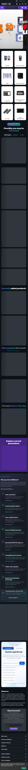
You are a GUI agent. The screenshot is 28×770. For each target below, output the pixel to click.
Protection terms (9, 500)
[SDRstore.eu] (6, 4)
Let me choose (4, 768)
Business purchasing (10, 586)
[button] (22, 1)
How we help (8, 549)
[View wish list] (22, 4)
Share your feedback (13, 597)
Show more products (14, 350)
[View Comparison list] (19, 4)
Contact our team (9, 511)
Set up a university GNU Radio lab (9, 675)
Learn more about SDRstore (7, 489)
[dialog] (13, 766)
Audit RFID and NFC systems (8, 677)
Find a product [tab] (8, 648)
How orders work (9, 572)
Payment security (9, 537)
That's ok (24, 768)
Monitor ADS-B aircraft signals (8, 680)
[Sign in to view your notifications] (16, 4)
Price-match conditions (10, 561)
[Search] (19, 7)
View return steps (9, 524)
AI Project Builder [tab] (19, 648)
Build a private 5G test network (10, 667)
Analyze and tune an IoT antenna (9, 672)
